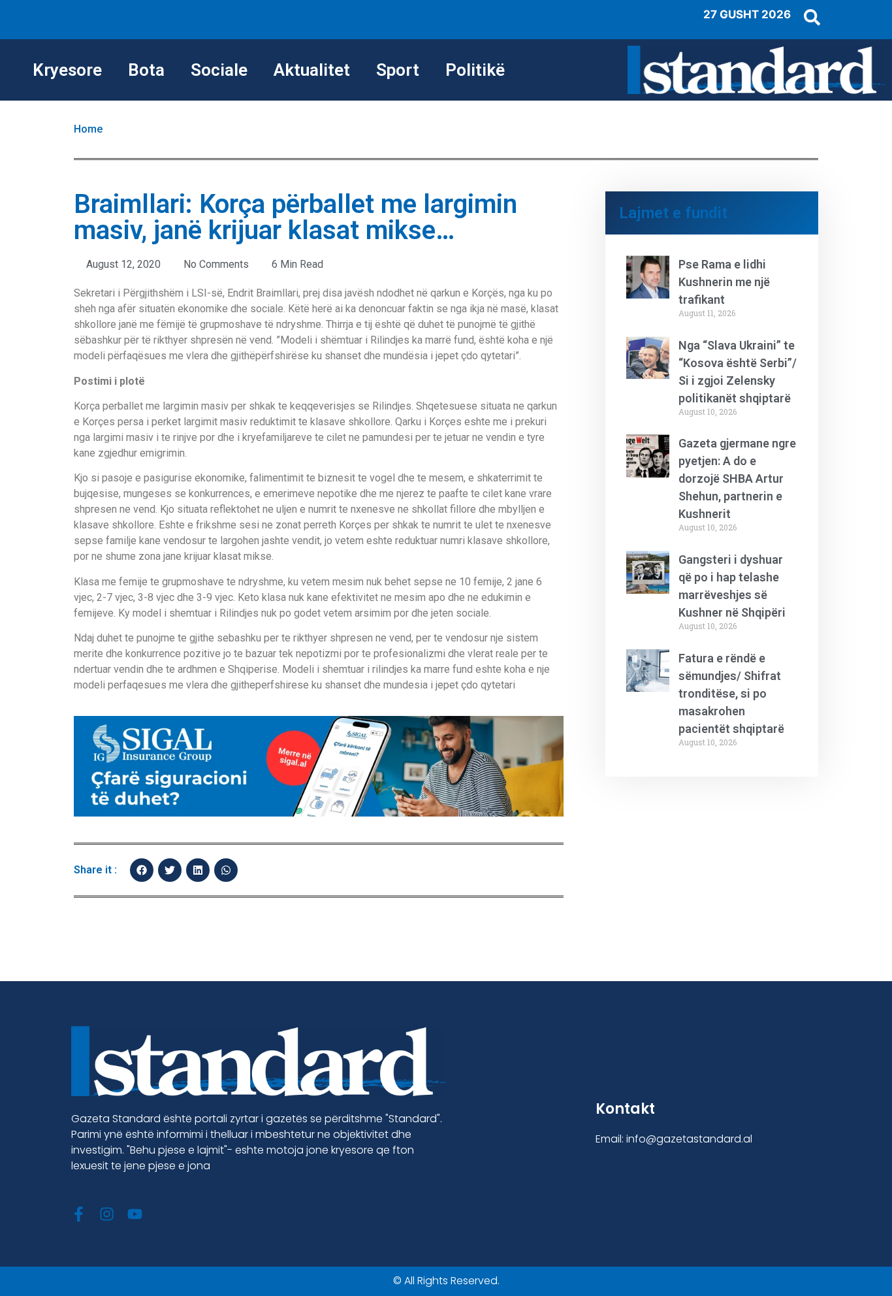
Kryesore (67, 70)
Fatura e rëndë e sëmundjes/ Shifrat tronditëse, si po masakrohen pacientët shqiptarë (731, 693)
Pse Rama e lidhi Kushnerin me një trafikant (724, 281)
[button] (141, 870)
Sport (397, 70)
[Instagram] (106, 1214)
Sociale (219, 70)
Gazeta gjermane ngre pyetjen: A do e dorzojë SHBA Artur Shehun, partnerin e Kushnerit (737, 478)
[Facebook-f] (78, 1214)
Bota (146, 70)
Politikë (475, 70)
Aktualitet (312, 70)
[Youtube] (134, 1214)
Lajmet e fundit (673, 213)
